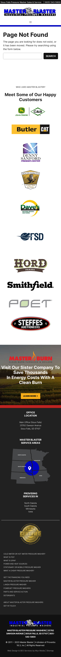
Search (51, 56)
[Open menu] (30, 22)
